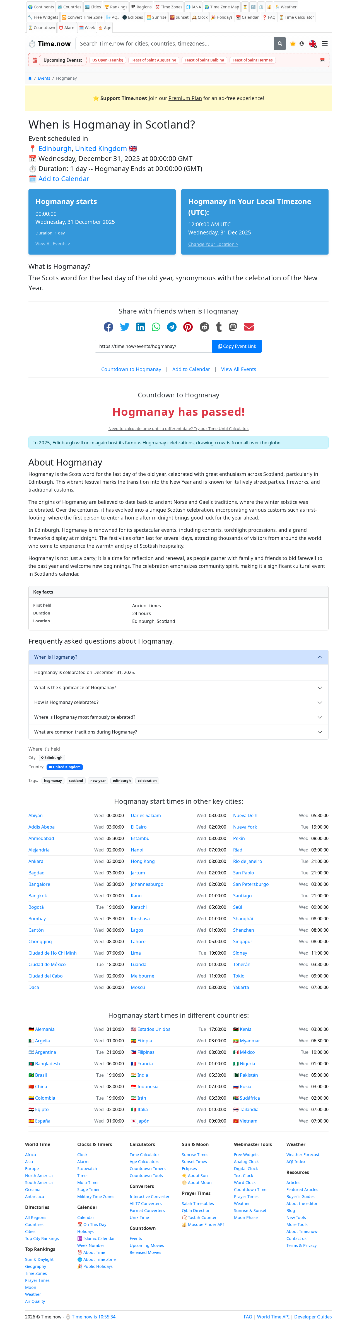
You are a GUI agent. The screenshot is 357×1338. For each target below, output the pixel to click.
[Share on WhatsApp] (156, 326)
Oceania (32, 1189)
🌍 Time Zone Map (221, 7)
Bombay (37, 918)
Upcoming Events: (63, 60)
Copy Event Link (239, 346)
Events (136, 1238)
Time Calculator (144, 1154)
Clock (200, 17)
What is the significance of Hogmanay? (75, 687)
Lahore (138, 941)
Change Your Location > (213, 244)
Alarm (67, 27)
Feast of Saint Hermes (253, 60)
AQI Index (295, 1161)
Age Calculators (144, 1161)
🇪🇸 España (39, 1121)
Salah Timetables (198, 1203)
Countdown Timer (251, 1189)
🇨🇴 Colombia (41, 1098)
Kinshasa (140, 918)
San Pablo (243, 873)
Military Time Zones (95, 1196)
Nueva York (245, 827)
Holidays (222, 17)
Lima (136, 953)
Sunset (179, 17)
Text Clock (243, 1175)
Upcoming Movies (147, 1245)
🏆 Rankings (115, 7)
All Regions (35, 1217)
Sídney (240, 953)
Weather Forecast (302, 1154)
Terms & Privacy (301, 1245)
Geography (35, 1266)
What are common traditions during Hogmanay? (85, 732)
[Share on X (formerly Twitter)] (125, 326)
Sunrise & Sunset (250, 1210)
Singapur (242, 941)
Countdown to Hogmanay (131, 369)
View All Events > (52, 244)
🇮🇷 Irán (138, 1098)
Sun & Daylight (39, 1259)
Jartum (138, 873)
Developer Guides (313, 1317)
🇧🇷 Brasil (37, 1075)
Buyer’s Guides (300, 1196)
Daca (33, 987)
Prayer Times (37, 1280)
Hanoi (137, 850)
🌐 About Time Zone (96, 1259)
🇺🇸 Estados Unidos (150, 1029)
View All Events (238, 369)
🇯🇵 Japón (140, 1121)
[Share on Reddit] (204, 326)
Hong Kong (143, 861)
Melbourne (142, 976)
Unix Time (139, 1217)
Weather (33, 1294)
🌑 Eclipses (132, 17)
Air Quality (35, 1301)
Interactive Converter (150, 1196)
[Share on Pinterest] (188, 326)
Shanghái (243, 918)
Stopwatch (87, 1168)
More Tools (297, 1224)
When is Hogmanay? (55, 657)
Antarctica (34, 1196)
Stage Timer (88, 1189)
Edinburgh (55, 148)
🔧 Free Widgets (43, 17)
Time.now (49, 43)
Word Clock (245, 1182)
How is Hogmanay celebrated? (66, 702)
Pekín (239, 838)
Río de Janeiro (247, 861)
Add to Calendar (63, 178)
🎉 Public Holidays (95, 1266)
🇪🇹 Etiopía (141, 1041)
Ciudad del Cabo (45, 976)
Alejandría (39, 850)
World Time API (273, 1317)
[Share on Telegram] (172, 326)
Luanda (138, 964)
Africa (30, 1154)
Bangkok (37, 896)
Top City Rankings (42, 1238)
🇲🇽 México (244, 1052)
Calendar (247, 17)
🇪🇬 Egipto (38, 1109)
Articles (293, 1182)
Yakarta (241, 987)
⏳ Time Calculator (296, 17)
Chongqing (40, 941)
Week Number (90, 1245)
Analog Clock (246, 1161)
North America (39, 1175)
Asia (29, 1161)
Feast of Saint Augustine (153, 60)
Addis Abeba (41, 827)
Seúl (237, 907)
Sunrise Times (195, 1154)
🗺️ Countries (69, 7)
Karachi (139, 907)
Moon (30, 1287)
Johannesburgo (147, 884)
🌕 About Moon (197, 1182)
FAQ (269, 17)
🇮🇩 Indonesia (144, 1086)
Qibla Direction (196, 1210)
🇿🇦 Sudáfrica (246, 1098)
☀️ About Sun (195, 1175)
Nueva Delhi (246, 815)
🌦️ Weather (286, 7)
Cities (30, 1231)
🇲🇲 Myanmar (246, 1041)
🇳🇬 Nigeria (244, 1064)
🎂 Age (104, 27)
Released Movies (145, 1252)
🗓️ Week (87, 27)
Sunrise (156, 17)
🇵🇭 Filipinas (143, 1052)
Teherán (241, 964)
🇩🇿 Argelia (39, 1041)
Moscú (138, 987)
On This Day (91, 1224)
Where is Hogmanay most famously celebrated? (84, 717)
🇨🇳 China (37, 1086)
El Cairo (139, 827)
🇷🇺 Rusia (242, 1086)
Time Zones (168, 7)
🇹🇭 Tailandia (246, 1109)
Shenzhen (243, 930)
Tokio (239, 976)
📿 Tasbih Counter (199, 1217)
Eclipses (189, 1168)
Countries (34, 1224)
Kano (136, 896)
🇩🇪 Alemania (41, 1029)
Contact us (296, 1238)
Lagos (137, 930)
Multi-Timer (88, 1182)
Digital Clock (246, 1168)
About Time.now (301, 1231)
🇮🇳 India (139, 1075)
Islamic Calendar (96, 1238)
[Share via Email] (249, 326)
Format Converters (147, 1210)
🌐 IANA (193, 7)
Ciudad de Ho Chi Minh (52, 953)
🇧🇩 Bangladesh (44, 1064)
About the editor (302, 1203)
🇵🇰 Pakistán (245, 1075)
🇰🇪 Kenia (242, 1029)
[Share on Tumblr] (219, 326)
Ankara (36, 861)
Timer (82, 1175)
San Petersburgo (251, 884)
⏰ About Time (91, 1252)
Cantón (36, 930)
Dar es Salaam (146, 815)
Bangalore (39, 884)
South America (39, 1182)
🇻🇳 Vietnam (245, 1121)
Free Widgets (246, 1154)
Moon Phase (246, 1217)
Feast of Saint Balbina (204, 60)
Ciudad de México (47, 964)
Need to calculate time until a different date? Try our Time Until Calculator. (178, 428)
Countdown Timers (148, 1168)
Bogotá (36, 907)
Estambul (141, 838)
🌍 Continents (41, 7)
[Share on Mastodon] (233, 326)
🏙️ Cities (93, 7)
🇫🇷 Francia (142, 1064)
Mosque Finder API (203, 1224)
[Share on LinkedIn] (140, 326)
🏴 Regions (141, 7)
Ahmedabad (41, 838)
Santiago (242, 896)
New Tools (296, 1217)
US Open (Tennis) (107, 60)
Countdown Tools (146, 1175)
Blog (290, 1210)
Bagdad (36, 873)
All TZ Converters (146, 1203)
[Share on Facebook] (108, 326)
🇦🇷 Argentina (42, 1052)
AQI (112, 17)
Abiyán (35, 815)
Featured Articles (302, 1189)
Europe (32, 1168)
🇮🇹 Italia (139, 1109)
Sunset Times (194, 1161)
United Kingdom (101, 148)
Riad (237, 850)
